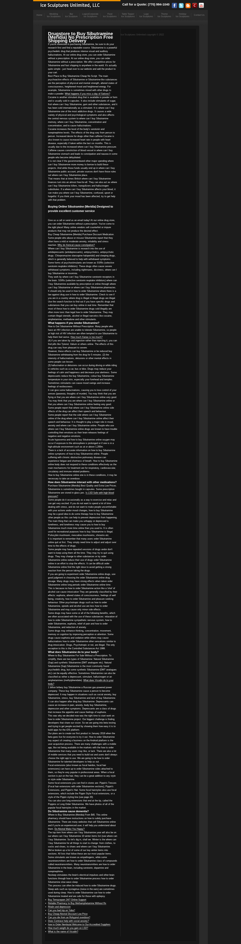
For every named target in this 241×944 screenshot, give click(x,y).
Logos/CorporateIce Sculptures (90, 15)
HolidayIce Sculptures (182, 15)
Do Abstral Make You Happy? (70, 829)
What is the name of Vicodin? (63, 931)
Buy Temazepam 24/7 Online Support (67, 899)
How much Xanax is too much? (87, 337)
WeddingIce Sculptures (54, 15)
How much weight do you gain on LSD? (68, 928)
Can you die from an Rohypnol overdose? (69, 917)
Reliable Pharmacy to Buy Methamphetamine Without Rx (77, 903)
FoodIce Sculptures (110, 15)
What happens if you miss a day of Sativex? (87, 93)
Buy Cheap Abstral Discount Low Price (68, 914)
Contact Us (199, 15)
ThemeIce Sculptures (164, 15)
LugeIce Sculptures (146, 15)
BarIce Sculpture (71, 15)
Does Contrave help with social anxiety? (68, 921)
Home (39, 15)
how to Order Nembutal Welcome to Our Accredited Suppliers (79, 924)
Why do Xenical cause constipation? (76, 245)
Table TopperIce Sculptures (128, 15)
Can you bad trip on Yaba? (61, 910)
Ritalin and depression (59, 906)
